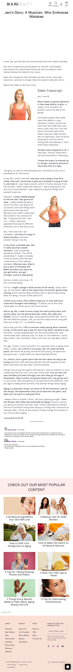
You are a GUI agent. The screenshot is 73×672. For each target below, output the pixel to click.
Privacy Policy (11, 665)
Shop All (8, 629)
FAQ (34, 632)
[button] (55, 3)
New (7, 635)
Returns (36, 629)
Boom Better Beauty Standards (24, 639)
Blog (34, 635)
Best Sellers (10, 632)
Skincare (8, 648)
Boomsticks (10, 639)
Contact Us (37, 639)
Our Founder (24, 632)
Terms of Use (23, 665)
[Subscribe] (66, 631)
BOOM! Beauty (15, 662)
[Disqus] (36, 450)
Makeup (8, 652)
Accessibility (11, 667)
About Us (22, 629)
